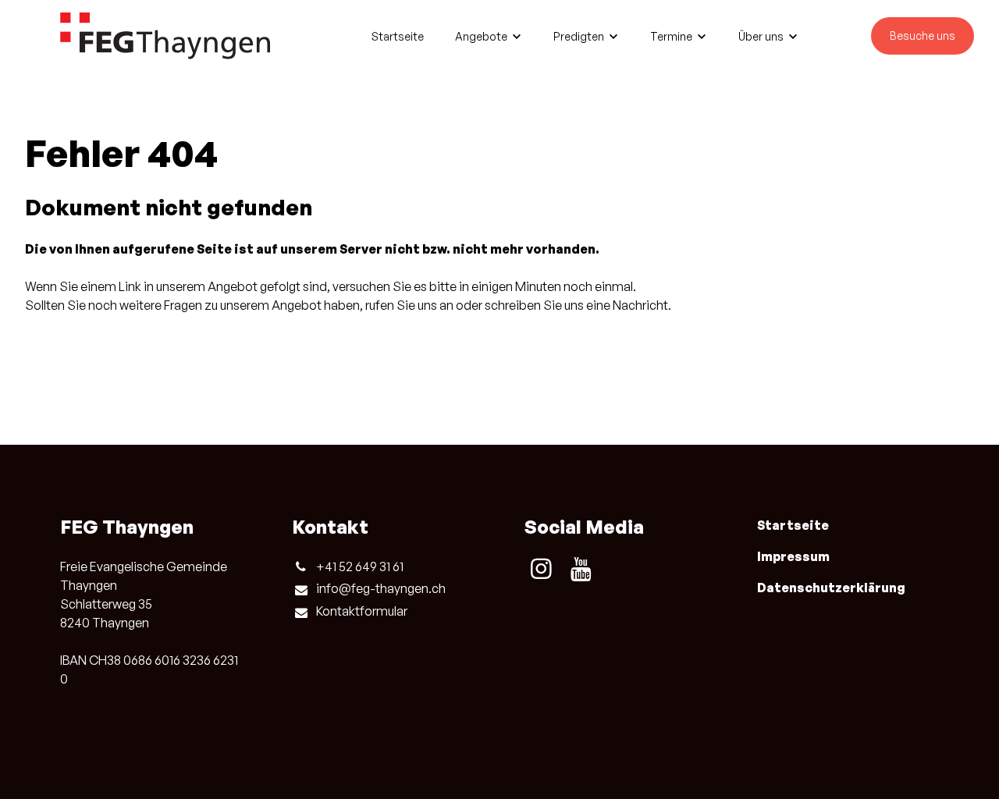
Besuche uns (922, 35)
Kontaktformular (361, 611)
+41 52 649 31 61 (360, 566)
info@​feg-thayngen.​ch (381, 588)
